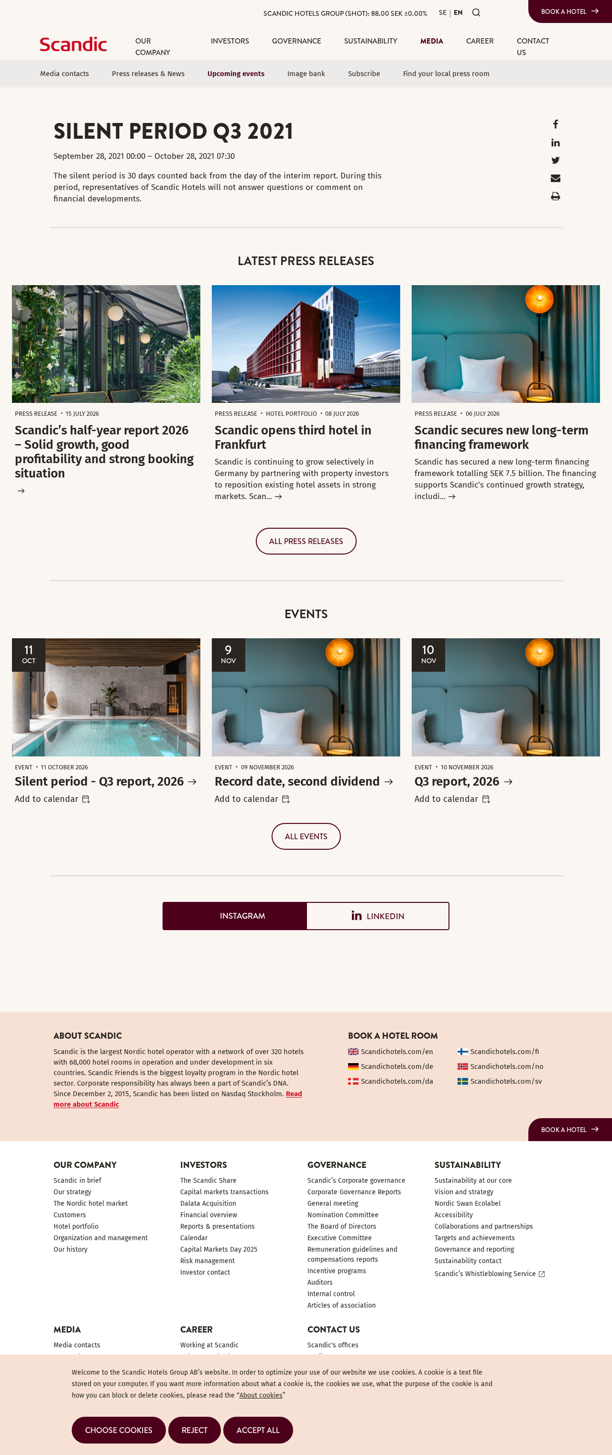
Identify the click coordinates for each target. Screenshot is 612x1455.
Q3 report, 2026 (457, 781)
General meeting (332, 1204)
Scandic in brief (77, 1181)
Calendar (194, 1238)
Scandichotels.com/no (507, 1066)
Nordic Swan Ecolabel (468, 1204)
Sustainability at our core (473, 1181)
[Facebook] (555, 126)
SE (443, 12)
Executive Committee (339, 1238)
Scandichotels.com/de (397, 1066)
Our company (152, 46)
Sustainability (370, 41)
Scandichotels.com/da (397, 1081)
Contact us (533, 46)
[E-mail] (555, 180)
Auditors (320, 1282)
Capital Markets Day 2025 (218, 1249)
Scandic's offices (333, 1345)
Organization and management (101, 1238)
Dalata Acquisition (208, 1204)
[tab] (234, 916)
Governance (296, 41)
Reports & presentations (217, 1226)
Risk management (207, 1261)
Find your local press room (446, 73)
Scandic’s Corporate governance (356, 1181)
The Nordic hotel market (91, 1204)
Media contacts (64, 73)
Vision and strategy (464, 1192)
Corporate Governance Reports (354, 1192)
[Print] (555, 198)
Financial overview (208, 1215)
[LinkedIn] (555, 145)
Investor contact (205, 1272)
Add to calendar (46, 799)
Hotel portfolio (76, 1226)
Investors (230, 41)
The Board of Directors (341, 1226)
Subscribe (364, 73)
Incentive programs (336, 1271)
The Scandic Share (208, 1181)
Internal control (331, 1294)
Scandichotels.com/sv (506, 1081)
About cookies (261, 1395)
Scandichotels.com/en (397, 1051)
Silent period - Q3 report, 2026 (99, 781)
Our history (70, 1249)
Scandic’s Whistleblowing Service (485, 1274)
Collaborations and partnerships (484, 1226)
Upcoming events (236, 73)
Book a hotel (564, 11)
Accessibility (454, 1215)
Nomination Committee (343, 1215)
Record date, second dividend (297, 781)
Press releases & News (148, 73)
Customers (70, 1215)
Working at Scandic (209, 1345)
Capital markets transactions (224, 1192)
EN (458, 12)
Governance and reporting (474, 1249)
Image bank (306, 73)
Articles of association (341, 1305)
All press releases (306, 541)
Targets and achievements (475, 1238)
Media (431, 41)
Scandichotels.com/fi (504, 1051)
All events (306, 836)
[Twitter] (555, 162)
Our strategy (72, 1192)
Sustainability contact (468, 1261)
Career (480, 41)
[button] (119, 1430)
